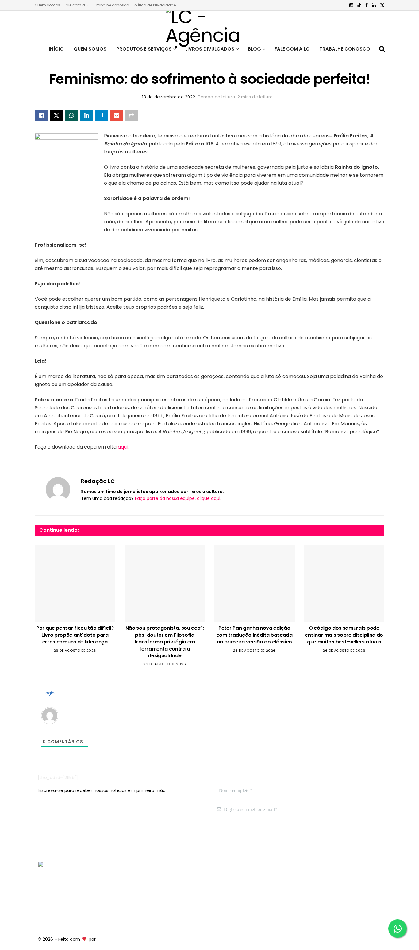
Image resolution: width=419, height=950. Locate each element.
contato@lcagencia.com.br (67, 839)
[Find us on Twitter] (382, 5)
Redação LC (98, 481)
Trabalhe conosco (111, 5)
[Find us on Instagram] (351, 5)
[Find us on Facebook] (366, 5)
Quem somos (47, 5)
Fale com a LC (77, 5)
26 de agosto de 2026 (75, 650)
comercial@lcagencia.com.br (132, 839)
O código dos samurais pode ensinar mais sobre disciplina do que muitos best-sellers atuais (344, 634)
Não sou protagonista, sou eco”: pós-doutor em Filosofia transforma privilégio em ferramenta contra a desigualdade (164, 641)
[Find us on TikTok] (359, 5)
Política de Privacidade (154, 5)
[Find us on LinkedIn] (374, 5)
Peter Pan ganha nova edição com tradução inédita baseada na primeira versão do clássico (254, 634)
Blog (254, 49)
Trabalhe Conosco (344, 49)
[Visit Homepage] (210, 26)
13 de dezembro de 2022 (168, 97)
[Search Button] (382, 49)
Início (56, 49)
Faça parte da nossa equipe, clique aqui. (178, 498)
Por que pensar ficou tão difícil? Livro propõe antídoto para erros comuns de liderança (74, 634)
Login (48, 693)
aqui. (123, 446)
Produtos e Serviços (144, 49)
